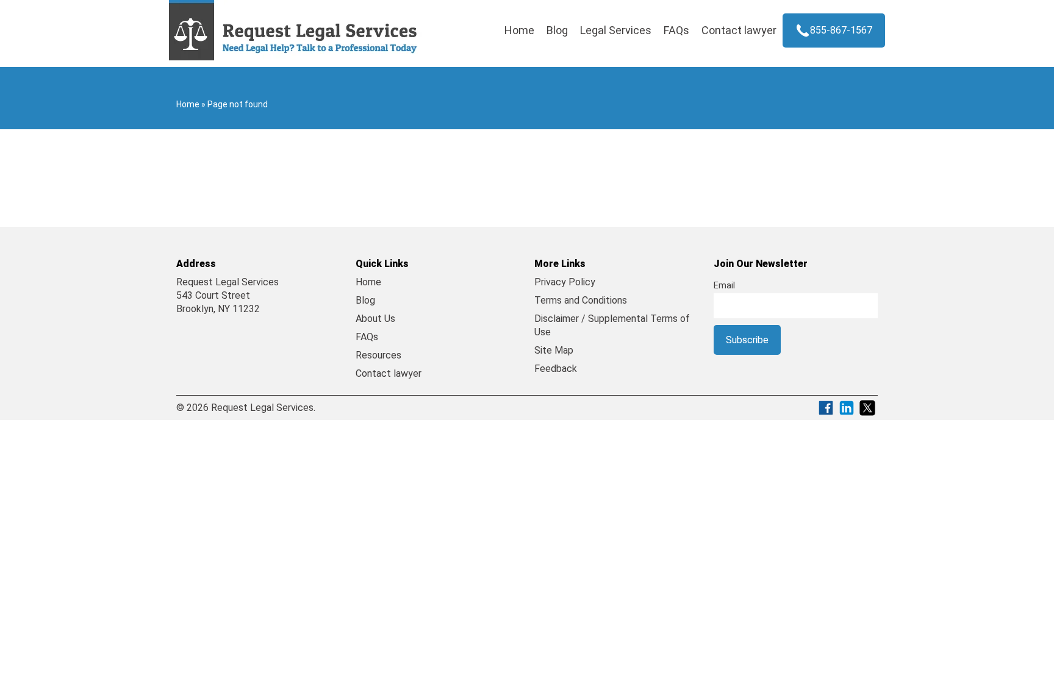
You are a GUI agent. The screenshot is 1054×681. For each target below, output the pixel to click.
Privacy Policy (564, 282)
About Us (375, 318)
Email (724, 285)
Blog (557, 30)
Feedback (555, 368)
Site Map (553, 350)
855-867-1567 (841, 30)
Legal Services (615, 30)
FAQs (676, 30)
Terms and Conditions (580, 300)
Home (519, 30)
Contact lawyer (738, 30)
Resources (378, 355)
